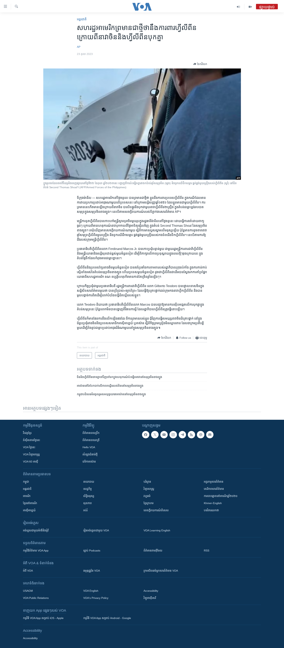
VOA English (90, 590)
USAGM (28, 590)
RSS (206, 550)
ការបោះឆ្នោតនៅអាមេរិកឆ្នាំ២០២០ (220, 496)
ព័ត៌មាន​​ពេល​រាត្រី (90, 440)
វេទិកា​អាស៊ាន (89, 461)
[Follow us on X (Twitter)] (154, 434)
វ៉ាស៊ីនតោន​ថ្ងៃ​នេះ (31, 440)
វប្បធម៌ (147, 496)
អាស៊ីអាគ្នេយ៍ (29, 510)
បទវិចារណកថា (211, 510)
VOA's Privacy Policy (95, 597)
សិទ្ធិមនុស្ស (88, 496)
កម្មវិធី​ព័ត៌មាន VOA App (35, 550)
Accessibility (151, 590)
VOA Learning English (157, 530)
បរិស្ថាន (147, 481)
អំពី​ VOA (28, 570)
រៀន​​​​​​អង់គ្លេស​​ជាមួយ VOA (96, 530)
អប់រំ (85, 510)
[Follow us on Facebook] (145, 434)
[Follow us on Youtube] (164, 434)
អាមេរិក (27, 496)
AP (78, 46)
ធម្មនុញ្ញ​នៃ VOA (91, 570)
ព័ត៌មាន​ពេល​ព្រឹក (90, 432)
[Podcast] (200, 434)
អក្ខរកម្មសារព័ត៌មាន (213, 481)
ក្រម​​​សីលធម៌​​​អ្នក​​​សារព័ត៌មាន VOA (161, 570)
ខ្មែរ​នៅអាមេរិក (30, 503)
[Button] (200, 64)
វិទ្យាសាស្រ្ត (149, 488)
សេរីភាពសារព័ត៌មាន (214, 488)
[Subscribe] (209, 434)
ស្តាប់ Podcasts (91, 550)
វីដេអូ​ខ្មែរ (27, 432)
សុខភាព (87, 503)
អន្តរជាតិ (82, 19)
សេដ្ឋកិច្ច (87, 488)
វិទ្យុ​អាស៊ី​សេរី (150, 597)
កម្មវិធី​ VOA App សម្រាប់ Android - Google (107, 618)
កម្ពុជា (26, 481)
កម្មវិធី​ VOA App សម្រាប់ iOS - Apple (43, 618)
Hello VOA (88, 447)
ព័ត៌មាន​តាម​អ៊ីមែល (153, 550)
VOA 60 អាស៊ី (30, 461)
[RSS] (191, 434)
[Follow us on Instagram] (173, 434)
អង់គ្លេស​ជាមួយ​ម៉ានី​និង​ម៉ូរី (35, 530)
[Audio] (238, 7)
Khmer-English (213, 503)
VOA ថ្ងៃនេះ (29, 447)
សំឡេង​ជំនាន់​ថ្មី (90, 454)
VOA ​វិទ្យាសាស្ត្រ (31, 454)
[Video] (250, 7)
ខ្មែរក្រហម (149, 503)
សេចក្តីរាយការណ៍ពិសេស (156, 510)
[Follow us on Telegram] (182, 434)
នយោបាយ (88, 481)
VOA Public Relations (36, 597)
